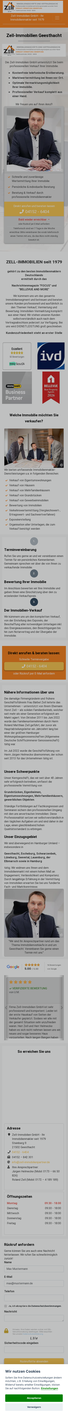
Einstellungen (49, 1388)
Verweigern (34, 1407)
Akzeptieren (34, 1398)
